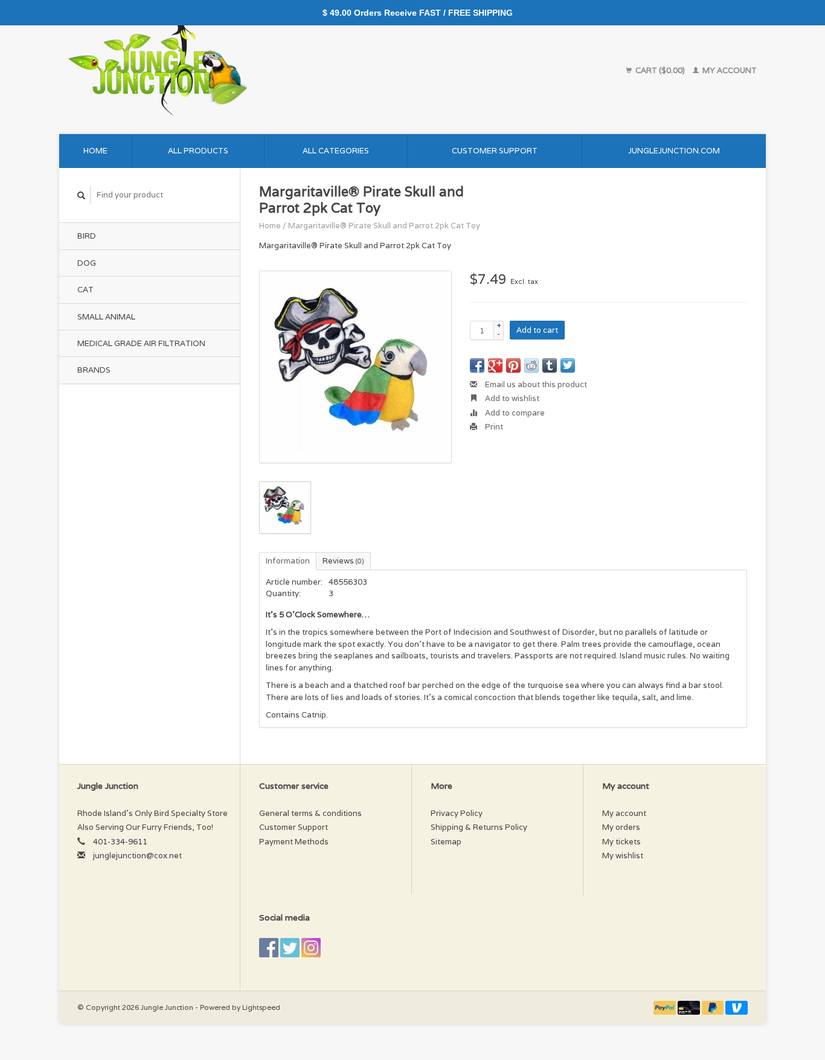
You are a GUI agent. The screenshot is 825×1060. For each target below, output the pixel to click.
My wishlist (622, 855)
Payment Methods (294, 842)
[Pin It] (513, 365)
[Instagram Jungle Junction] (311, 947)
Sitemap (446, 842)
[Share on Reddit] (531, 365)
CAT (85, 289)
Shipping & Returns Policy (479, 827)
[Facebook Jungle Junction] (268, 947)
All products (198, 151)
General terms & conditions (310, 813)
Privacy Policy (457, 813)
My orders (621, 827)
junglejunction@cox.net (137, 855)
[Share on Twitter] (567, 365)
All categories (336, 151)
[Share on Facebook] (477, 365)
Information (288, 561)
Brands (94, 370)
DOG (86, 263)
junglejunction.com (674, 151)
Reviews (343, 561)
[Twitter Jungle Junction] (290, 947)
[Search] (81, 195)
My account (729, 70)
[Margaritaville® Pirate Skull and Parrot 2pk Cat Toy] (355, 367)
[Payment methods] (665, 1007)
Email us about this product (535, 384)
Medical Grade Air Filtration (141, 343)
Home (95, 151)
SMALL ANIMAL (106, 317)
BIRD (86, 236)
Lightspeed (261, 1007)
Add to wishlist (511, 398)
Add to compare (514, 413)
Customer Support (495, 151)
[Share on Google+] (495, 365)
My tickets (621, 842)
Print (493, 427)
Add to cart (537, 330)
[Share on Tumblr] (549, 365)
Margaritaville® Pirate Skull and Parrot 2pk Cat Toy (384, 225)
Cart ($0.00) (660, 70)
